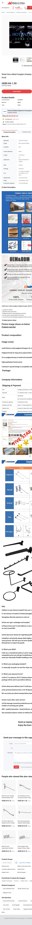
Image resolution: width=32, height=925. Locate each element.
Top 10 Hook (6, 909)
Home (3, 12)
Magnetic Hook (7, 892)
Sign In (4, 124)
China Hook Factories (8, 901)
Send (16, 767)
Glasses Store (5, 866)
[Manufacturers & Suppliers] (16, 3)
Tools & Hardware (10, 12)
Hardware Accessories (21, 12)
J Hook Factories (22, 901)
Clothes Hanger (21, 872)
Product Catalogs (26, 862)
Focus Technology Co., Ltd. (21, 918)
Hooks (30, 12)
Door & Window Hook (8, 888)
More (3, 912)
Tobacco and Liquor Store (24, 866)
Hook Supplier (16, 905)
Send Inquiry (17, 91)
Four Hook (6, 905)
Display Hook (5, 872)
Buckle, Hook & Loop (23, 888)
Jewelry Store (20, 869)
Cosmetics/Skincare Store (8, 869)
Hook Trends (16, 909)
